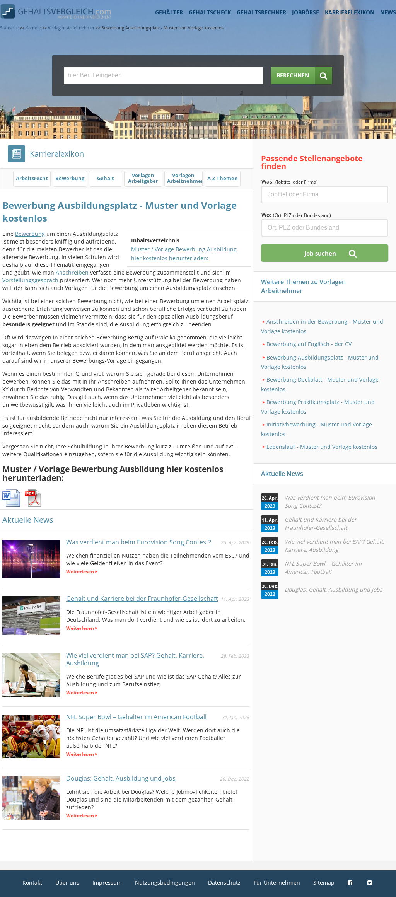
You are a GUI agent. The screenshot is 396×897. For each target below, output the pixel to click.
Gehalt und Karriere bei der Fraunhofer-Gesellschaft (142, 598)
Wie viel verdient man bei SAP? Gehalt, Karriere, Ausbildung (135, 659)
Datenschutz (224, 882)
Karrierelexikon (349, 12)
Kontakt (32, 882)
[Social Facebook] (351, 882)
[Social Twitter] (370, 882)
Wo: (296, 214)
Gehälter (169, 12)
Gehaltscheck (210, 12)
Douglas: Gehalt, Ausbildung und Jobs (121, 778)
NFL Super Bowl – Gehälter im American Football (136, 717)
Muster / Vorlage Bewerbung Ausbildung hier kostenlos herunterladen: (184, 254)
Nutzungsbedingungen (165, 882)
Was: (289, 181)
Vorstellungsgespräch (30, 280)
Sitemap (324, 882)
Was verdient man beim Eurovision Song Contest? (138, 542)
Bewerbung (30, 233)
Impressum (107, 882)
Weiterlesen (80, 571)
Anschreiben (72, 272)
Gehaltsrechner (261, 12)
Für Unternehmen (277, 882)
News (388, 12)
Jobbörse (305, 12)
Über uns (67, 882)
